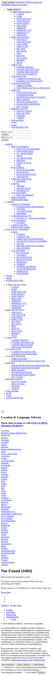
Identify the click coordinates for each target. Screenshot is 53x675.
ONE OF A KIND (24, 111)
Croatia (4, 458)
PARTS (14, 232)
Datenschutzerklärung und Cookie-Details (28, 660)
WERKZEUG (22, 271)
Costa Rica (5, 456)
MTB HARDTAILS (24, 151)
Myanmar (5, 509)
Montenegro (6, 507)
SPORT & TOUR (23, 163)
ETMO (19, 16)
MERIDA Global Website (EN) (14, 433)
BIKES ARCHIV (18, 197)
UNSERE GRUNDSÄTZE (27, 69)
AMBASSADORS (24, 86)
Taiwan (4, 555)
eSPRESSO (21, 28)
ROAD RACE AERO (25, 170)
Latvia (3, 495)
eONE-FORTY (22, 23)
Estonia (4, 468)
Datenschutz (11, 615)
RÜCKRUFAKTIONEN (26, 102)
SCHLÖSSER (22, 273)
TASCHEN (21, 255)
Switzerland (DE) (8, 551)
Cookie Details (38, 665)
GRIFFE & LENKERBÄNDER (29, 239)
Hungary (4, 477)
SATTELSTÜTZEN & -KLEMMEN (31, 241)
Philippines (5, 525)
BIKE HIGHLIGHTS (20, 37)
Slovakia (4, 539)
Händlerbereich (12, 617)
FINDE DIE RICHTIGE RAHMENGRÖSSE (26, 94)
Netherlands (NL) (8, 511)
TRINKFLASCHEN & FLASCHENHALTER (26, 268)
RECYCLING (22, 106)
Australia (4, 442)
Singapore (5, 537)
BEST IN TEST (23, 113)
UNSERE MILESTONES (27, 72)
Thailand (4, 558)
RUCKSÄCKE (22, 253)
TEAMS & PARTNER (20, 83)
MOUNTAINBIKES (20, 147)
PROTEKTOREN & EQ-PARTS (30, 246)
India (3, 481)
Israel (3, 486)
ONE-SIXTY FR (23, 42)
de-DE (9, 393)
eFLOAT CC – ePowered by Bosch (31, 218)
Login (13, 125)
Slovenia (4, 541)
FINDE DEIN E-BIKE (20, 227)
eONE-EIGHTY (23, 21)
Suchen (5, 134)
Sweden (4, 548)
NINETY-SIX (22, 46)
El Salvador (6, 465)
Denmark (5, 463)
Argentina (5, 440)
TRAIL (19, 156)
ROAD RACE (22, 172)
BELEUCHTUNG (24, 260)
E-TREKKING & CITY (21, 216)
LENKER (20, 234)
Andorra (4, 438)
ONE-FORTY (22, 44)
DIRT (18, 53)
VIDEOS (20, 118)
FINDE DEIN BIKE (19, 200)
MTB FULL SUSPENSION (28, 149)
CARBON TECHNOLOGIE (28, 79)
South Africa (6, 544)
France (4, 472)
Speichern (41, 673)
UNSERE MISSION (25, 67)
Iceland (4, 479)
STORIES (20, 116)
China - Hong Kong (9, 454)
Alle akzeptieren (8, 665)
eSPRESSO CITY (24, 30)
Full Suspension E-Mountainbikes (30, 207)
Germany (5, 475)
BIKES (9, 144)
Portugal (4, 530)
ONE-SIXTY (22, 39)
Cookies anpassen (23, 665)
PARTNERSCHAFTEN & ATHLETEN (33, 88)
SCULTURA (22, 58)
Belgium (4, 447)
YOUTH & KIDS (18, 193)
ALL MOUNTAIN (24, 158)
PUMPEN (20, 264)
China (3, 451)
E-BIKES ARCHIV (19, 225)
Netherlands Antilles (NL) (11, 514)
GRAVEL (15, 183)
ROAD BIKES (17, 167)
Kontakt (9, 610)
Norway (4, 523)
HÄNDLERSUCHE (19, 127)
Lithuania (5, 498)
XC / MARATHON (24, 154)
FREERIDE (21, 213)
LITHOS (20, 14)
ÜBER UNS (16, 65)
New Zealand (6, 518)
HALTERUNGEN (24, 257)
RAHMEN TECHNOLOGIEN (29, 81)
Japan (3, 491)
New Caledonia (7, 516)
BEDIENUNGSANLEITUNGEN (30, 97)
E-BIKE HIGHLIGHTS (21, 12)
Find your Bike (17, 120)
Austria (4, 445)
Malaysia (4, 502)
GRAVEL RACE (23, 188)
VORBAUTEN (23, 237)
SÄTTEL (20, 243)
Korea (3, 493)
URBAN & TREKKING (21, 179)
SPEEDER (21, 181)
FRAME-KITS (22, 190)
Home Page (6, 592)
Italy (3, 488)
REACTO (20, 56)
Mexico (4, 505)
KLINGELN (21, 262)
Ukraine (4, 560)
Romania (4, 532)
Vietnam (4, 565)
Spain (3, 546)
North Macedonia (8, 521)
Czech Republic (7, 461)
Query (3, 132)
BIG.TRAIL (21, 51)
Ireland (4, 484)
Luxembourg (6, 500)
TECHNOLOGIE (18, 76)
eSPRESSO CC (23, 33)
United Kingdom (8, 562)
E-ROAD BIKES (18, 220)
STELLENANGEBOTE (26, 74)
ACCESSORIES (18, 250)
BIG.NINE (21, 49)
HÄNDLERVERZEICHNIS (28, 104)
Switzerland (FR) (8, 553)
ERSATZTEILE (23, 248)
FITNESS (20, 223)
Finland (4, 470)
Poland (4, 528)
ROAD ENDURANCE (26, 174)
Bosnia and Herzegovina (11, 449)
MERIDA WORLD (19, 109)
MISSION (20, 60)
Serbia (3, 535)
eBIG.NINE (21, 26)
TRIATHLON (22, 177)
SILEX (19, 63)
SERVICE (15, 90)
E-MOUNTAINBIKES (21, 204)
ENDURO (20, 160)
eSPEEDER (21, 35)
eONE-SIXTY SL (23, 19)
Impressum (10, 612)
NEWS (9, 276)
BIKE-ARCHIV (23, 99)
